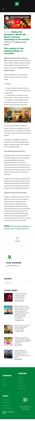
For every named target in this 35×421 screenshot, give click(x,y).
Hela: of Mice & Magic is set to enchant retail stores (22, 327)
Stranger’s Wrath (9, 228)
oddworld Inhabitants (23, 226)
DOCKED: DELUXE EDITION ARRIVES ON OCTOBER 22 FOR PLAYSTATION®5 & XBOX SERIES (22, 354)
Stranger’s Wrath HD (22, 228)
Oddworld (18, 42)
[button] (17, 4)
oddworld (13, 226)
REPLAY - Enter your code (8, 412)
